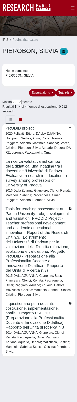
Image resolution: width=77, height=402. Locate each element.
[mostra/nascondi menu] (73, 8)
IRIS (5, 39)
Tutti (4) (64, 92)
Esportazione (41, 92)
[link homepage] (28, 8)
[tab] (10, 119)
